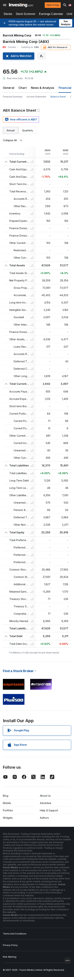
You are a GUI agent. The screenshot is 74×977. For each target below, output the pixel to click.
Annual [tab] (11, 130)
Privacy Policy (10, 945)
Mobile (7, 803)
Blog (5, 795)
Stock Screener (25, 13)
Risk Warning (9, 956)
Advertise (45, 803)
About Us (45, 795)
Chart (22, 88)
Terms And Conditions (14, 933)
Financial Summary (12, 96)
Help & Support (49, 810)
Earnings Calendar (51, 13)
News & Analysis (42, 88)
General (8, 88)
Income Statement (36, 96)
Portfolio (8, 810)
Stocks (8, 13)
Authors (44, 817)
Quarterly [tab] (27, 130)
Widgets (8, 817)
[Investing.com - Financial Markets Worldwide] (21, 5)
